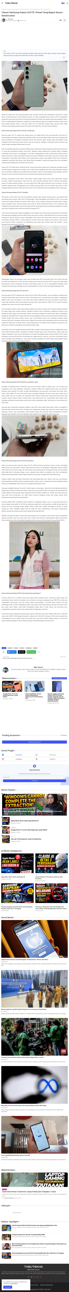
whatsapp (52, 755)
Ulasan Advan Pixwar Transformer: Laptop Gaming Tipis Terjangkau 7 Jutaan (29, 1192)
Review (22, 648)
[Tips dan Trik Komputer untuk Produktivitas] (6, 839)
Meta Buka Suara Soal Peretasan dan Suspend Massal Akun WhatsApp (23, 1105)
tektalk (9, 9)
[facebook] (29, 1277)
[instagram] (34, 1277)
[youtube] (40, 1277)
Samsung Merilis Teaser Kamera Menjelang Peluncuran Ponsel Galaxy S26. (34, 696)
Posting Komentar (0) (34, 742)
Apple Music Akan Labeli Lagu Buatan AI (24, 821)
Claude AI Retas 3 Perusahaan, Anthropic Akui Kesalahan (49, 877)
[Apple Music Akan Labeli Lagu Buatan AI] (6, 821)
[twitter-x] (32, 1277)
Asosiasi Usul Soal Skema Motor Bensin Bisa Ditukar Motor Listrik (22, 1057)
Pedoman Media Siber (46, 1285)
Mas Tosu (37, 667)
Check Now (13, 1283)
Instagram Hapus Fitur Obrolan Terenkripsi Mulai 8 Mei (28, 1234)
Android (10, 648)
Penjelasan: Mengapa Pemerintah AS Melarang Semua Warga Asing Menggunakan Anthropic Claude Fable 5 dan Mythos (51, 907)
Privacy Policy (34, 1285)
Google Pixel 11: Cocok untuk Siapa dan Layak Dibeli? (10, 695)
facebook (19, 755)
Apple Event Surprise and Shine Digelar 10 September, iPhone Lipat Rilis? (24, 959)
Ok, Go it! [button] (7, 1287)
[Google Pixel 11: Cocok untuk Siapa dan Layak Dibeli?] (6, 830)
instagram (19, 759)
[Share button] (38, 652)
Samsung (28, 648)
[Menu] (2, 3)
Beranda (4, 9)
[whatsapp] (37, 1277)
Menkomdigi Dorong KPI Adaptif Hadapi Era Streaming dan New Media (23, 1009)
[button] (63, 3)
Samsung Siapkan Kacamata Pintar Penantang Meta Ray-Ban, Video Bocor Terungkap (16, 907)
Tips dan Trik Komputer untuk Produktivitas (26, 839)
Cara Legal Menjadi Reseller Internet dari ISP (15, 1155)
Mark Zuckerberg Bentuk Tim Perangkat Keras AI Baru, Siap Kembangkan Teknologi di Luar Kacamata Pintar (39, 1244)
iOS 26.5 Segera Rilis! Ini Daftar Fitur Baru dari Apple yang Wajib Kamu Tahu (34, 1225)
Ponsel (16, 648)
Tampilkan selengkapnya (59, 678)
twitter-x (52, 759)
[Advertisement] (34, 36)
